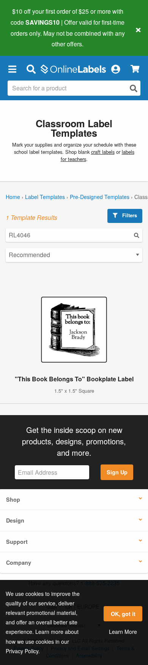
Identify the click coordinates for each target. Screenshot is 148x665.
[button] (12, 69)
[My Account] (115, 69)
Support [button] (17, 541)
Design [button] (15, 520)
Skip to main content (27, 38)
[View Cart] (135, 69)
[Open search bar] (31, 69)
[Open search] (133, 88)
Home (13, 197)
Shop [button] (13, 499)
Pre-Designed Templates (99, 197)
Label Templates (45, 197)
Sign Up (117, 472)
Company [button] (18, 562)
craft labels (103, 151)
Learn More (123, 631)
